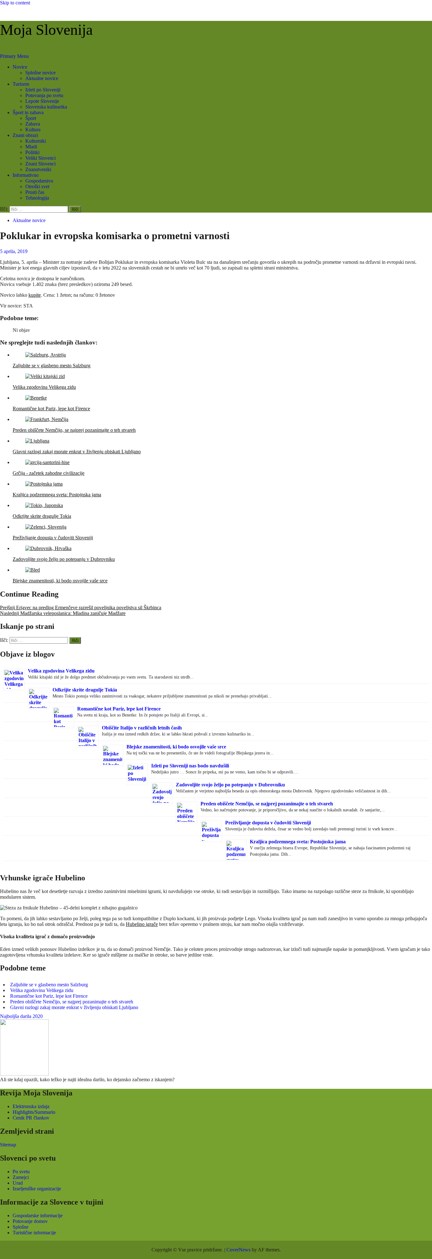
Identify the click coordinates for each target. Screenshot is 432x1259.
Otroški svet (37, 186)
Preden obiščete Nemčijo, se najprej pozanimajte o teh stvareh (267, 803)
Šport (30, 118)
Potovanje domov (30, 1221)
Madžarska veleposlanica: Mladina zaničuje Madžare (63, 613)
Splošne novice (40, 72)
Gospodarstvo (39, 180)
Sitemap (8, 1144)
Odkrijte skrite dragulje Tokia (84, 689)
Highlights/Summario (34, 1112)
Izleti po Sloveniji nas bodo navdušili (190, 765)
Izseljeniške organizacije (37, 1188)
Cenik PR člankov (31, 1117)
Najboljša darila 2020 (21, 1016)
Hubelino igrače (142, 924)
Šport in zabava (28, 112)
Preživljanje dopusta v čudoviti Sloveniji (268, 822)
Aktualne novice (41, 78)
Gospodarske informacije (38, 1215)
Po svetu (21, 1171)
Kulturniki (35, 141)
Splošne (20, 1227)
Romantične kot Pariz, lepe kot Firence (119, 708)
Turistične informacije (34, 1232)
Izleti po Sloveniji (42, 89)
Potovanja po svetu (44, 95)
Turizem (21, 84)
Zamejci (21, 1177)
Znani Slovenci (40, 163)
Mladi (31, 146)
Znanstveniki (38, 169)
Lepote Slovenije (42, 101)
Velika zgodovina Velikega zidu (61, 670)
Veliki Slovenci (40, 158)
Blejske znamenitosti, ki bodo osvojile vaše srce (176, 746)
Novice (20, 67)
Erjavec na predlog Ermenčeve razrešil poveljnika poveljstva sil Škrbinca (80, 607)
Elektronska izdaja (31, 1106)
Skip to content (15, 2)
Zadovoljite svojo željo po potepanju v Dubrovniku (230, 784)
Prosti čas (34, 192)
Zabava (32, 124)
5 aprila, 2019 (14, 251)
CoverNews (238, 1249)
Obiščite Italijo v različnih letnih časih (142, 727)
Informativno (26, 175)
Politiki (32, 152)
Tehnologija (37, 198)
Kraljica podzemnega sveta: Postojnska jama (298, 841)
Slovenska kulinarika (46, 106)
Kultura (32, 129)
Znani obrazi (25, 135)
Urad (18, 1183)
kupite (34, 295)
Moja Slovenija (46, 29)
